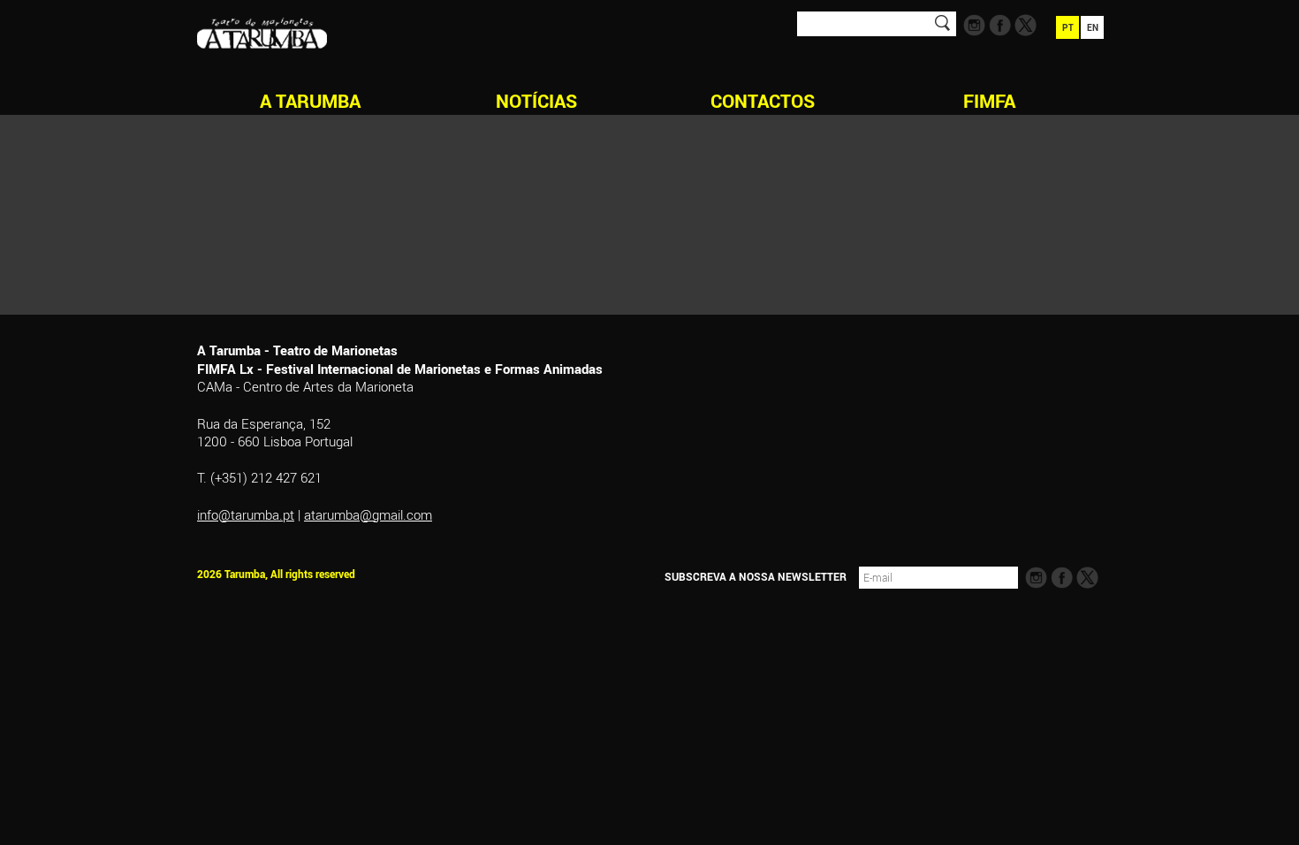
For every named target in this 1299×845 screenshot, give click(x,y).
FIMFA (989, 100)
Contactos (762, 100)
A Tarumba (310, 100)
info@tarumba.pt (245, 514)
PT (1068, 27)
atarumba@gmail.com (368, 514)
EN (1092, 27)
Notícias (536, 100)
